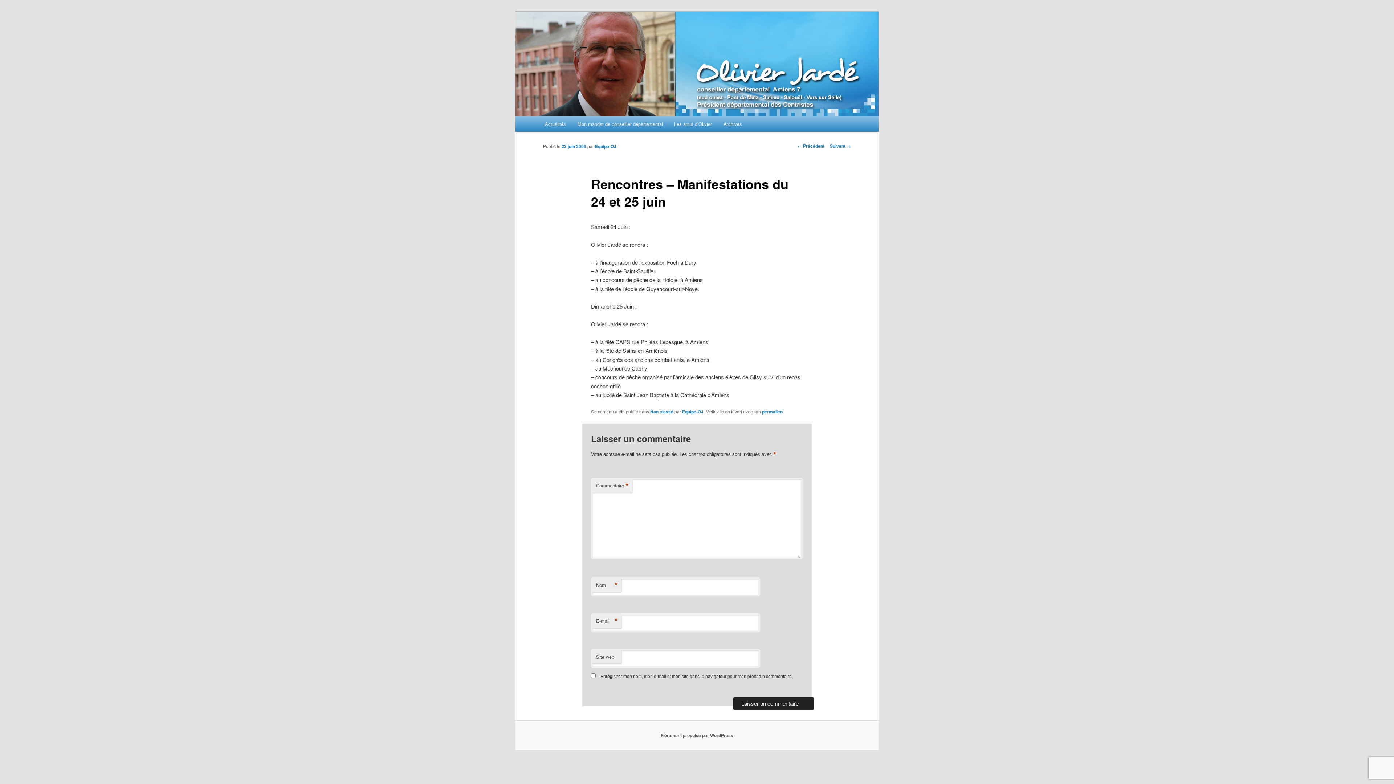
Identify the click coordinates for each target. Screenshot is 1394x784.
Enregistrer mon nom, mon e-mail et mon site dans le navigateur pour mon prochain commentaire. (696, 676)
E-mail (607, 621)
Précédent (811, 146)
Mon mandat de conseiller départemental (620, 124)
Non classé (661, 411)
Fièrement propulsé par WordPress (697, 735)
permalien (772, 411)
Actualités (555, 124)
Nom (607, 585)
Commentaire (612, 485)
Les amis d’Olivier (693, 124)
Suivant (840, 146)
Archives (733, 124)
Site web (605, 656)
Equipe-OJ (605, 146)
